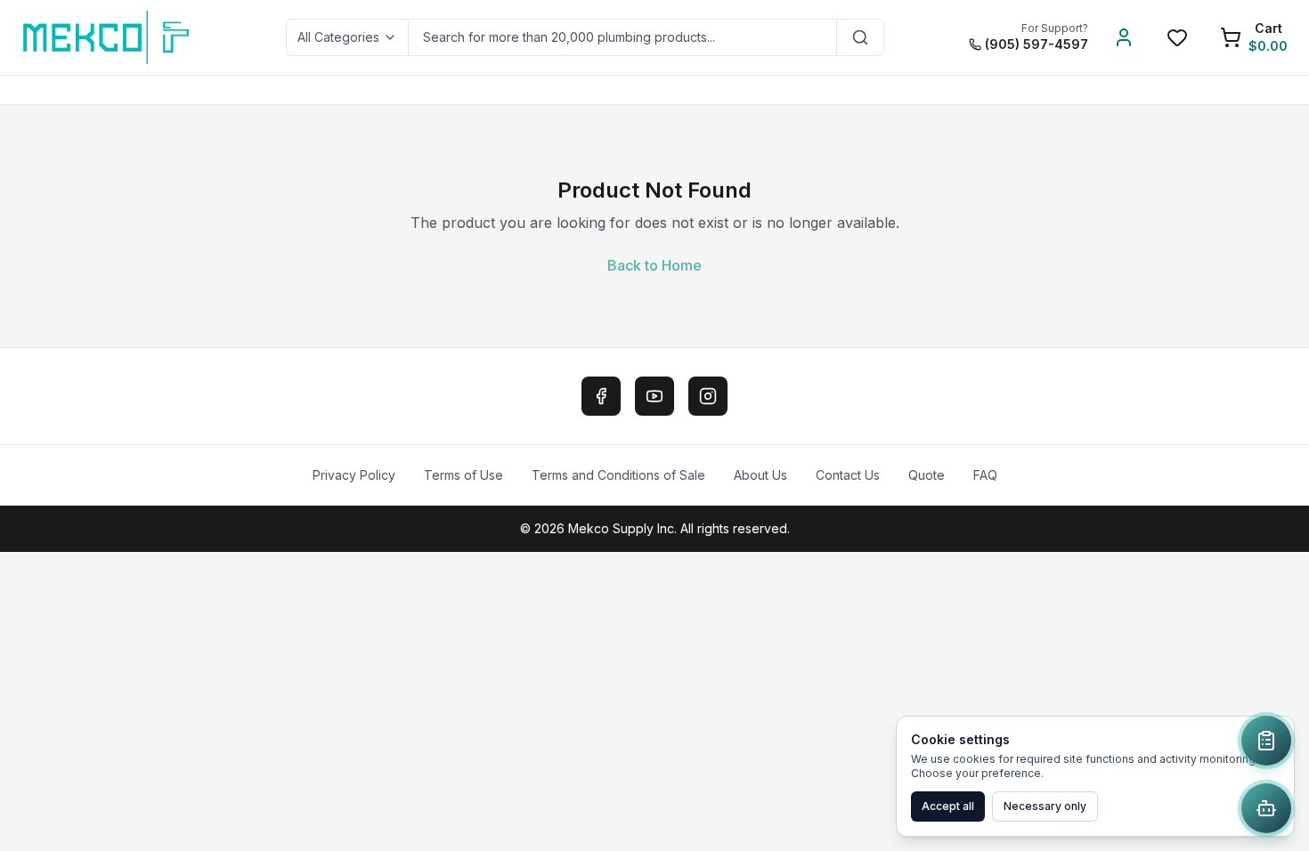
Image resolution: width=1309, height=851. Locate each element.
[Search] (860, 37)
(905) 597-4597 (1036, 44)
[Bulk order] (1266, 741)
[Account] (1124, 37)
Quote (926, 474)
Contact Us (848, 474)
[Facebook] (601, 396)
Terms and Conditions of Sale (618, 474)
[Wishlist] (1177, 37)
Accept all (948, 806)
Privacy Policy (354, 474)
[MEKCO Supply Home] (107, 37)
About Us (760, 474)
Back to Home (654, 265)
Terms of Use (463, 474)
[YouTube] (654, 396)
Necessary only (1045, 806)
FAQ (985, 474)
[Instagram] (708, 396)
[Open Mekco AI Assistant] (1266, 808)
